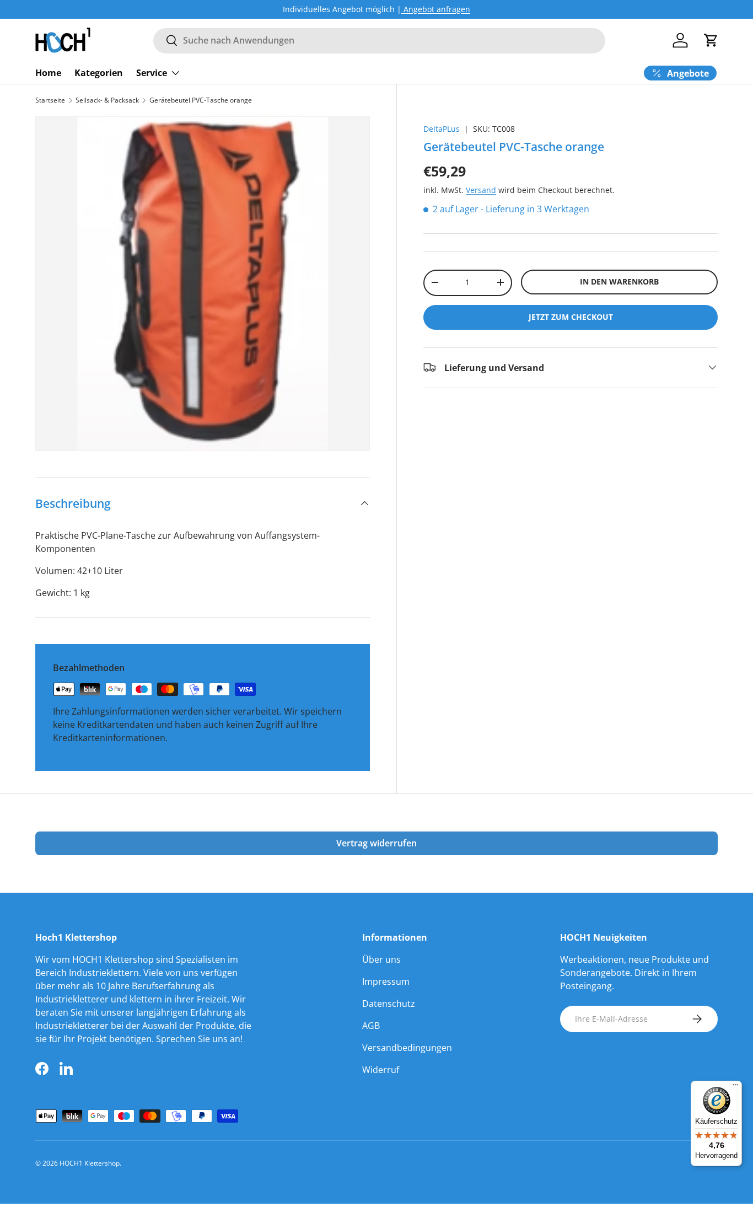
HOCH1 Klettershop (90, 1163)
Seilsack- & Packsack (107, 100)
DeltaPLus (441, 129)
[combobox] (379, 40)
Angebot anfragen (435, 9)
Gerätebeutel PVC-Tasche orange (200, 100)
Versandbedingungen (407, 1048)
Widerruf (380, 1070)
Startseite (50, 100)
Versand (481, 190)
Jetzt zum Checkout (571, 316)
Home (48, 72)
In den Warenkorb (619, 281)
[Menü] (735, 1087)
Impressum (386, 981)
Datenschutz (388, 1003)
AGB (371, 1026)
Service (151, 72)
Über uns (381, 959)
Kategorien (98, 72)
